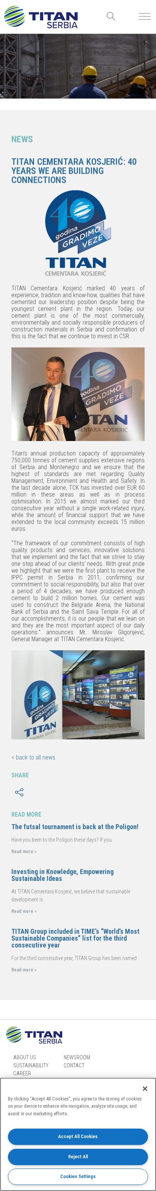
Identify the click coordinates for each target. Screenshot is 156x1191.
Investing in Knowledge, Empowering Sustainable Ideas (62, 875)
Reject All (78, 1156)
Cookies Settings (78, 1176)
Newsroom (77, 1057)
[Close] (145, 1088)
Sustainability (30, 1065)
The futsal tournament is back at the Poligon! (75, 827)
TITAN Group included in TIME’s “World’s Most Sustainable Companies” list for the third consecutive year (75, 938)
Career (22, 1073)
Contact (74, 1065)
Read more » (23, 851)
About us (24, 1057)
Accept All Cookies (78, 1136)
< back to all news (33, 757)
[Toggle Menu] (145, 16)
